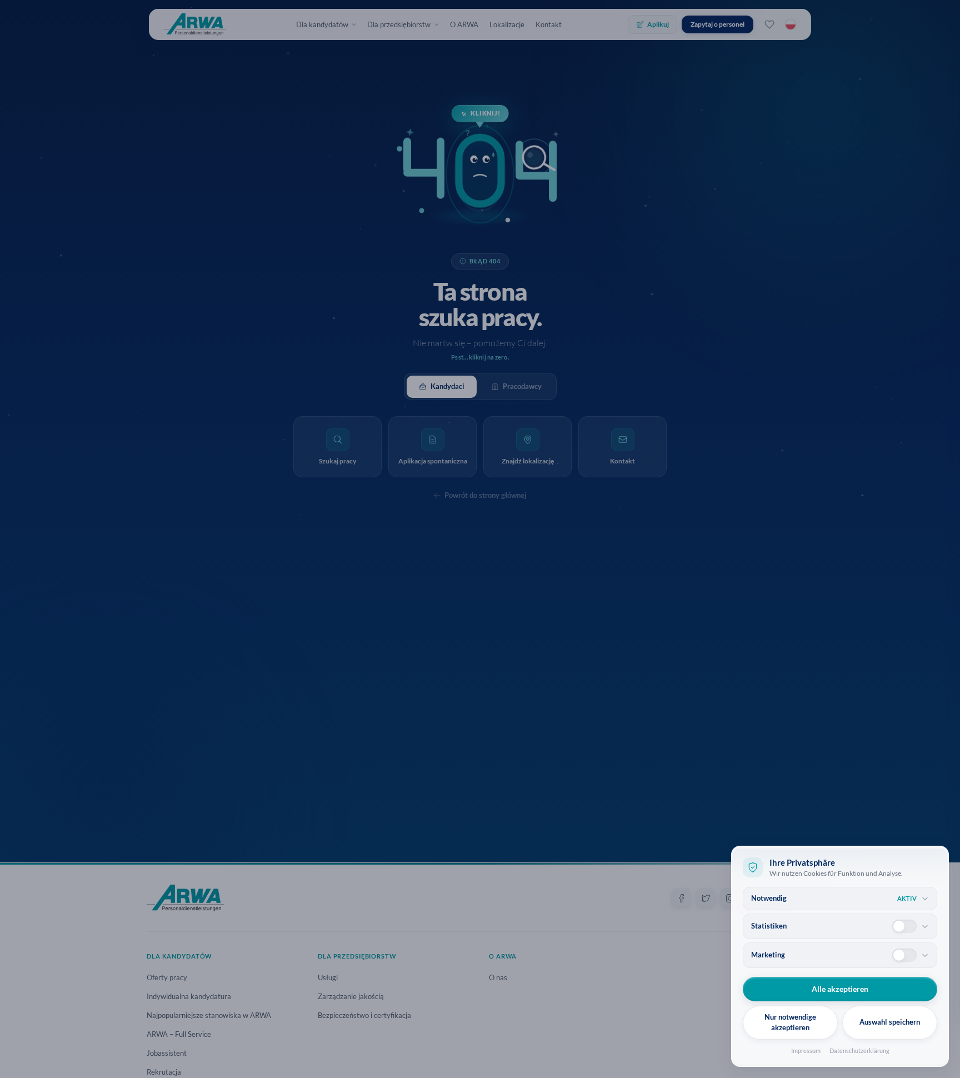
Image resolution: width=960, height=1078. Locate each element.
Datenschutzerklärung (859, 1050)
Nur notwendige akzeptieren (790, 1022)
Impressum (806, 1050)
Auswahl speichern (889, 1021)
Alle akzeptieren (840, 989)
